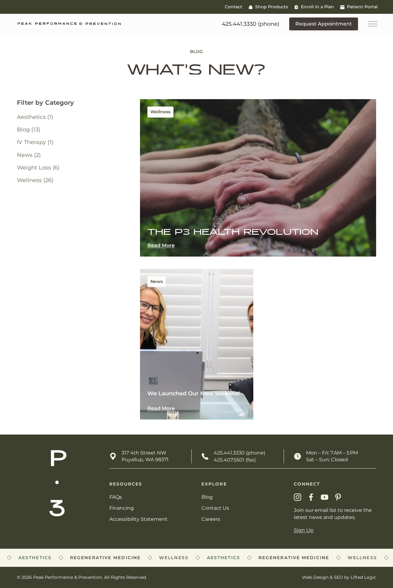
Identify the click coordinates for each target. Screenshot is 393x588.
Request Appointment (323, 24)
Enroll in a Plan (317, 7)
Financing (121, 508)
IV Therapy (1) (35, 142)
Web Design (315, 577)
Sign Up (303, 530)
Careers (210, 519)
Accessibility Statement (138, 519)
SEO (338, 577)
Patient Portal (362, 7)
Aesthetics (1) (35, 117)
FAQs (115, 497)
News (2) (29, 155)
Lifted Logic (363, 577)
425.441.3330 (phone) (239, 453)
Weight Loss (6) (38, 167)
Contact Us (215, 508)
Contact (233, 7)
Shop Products (271, 7)
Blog (207, 497)
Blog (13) (28, 129)
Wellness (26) (35, 180)
